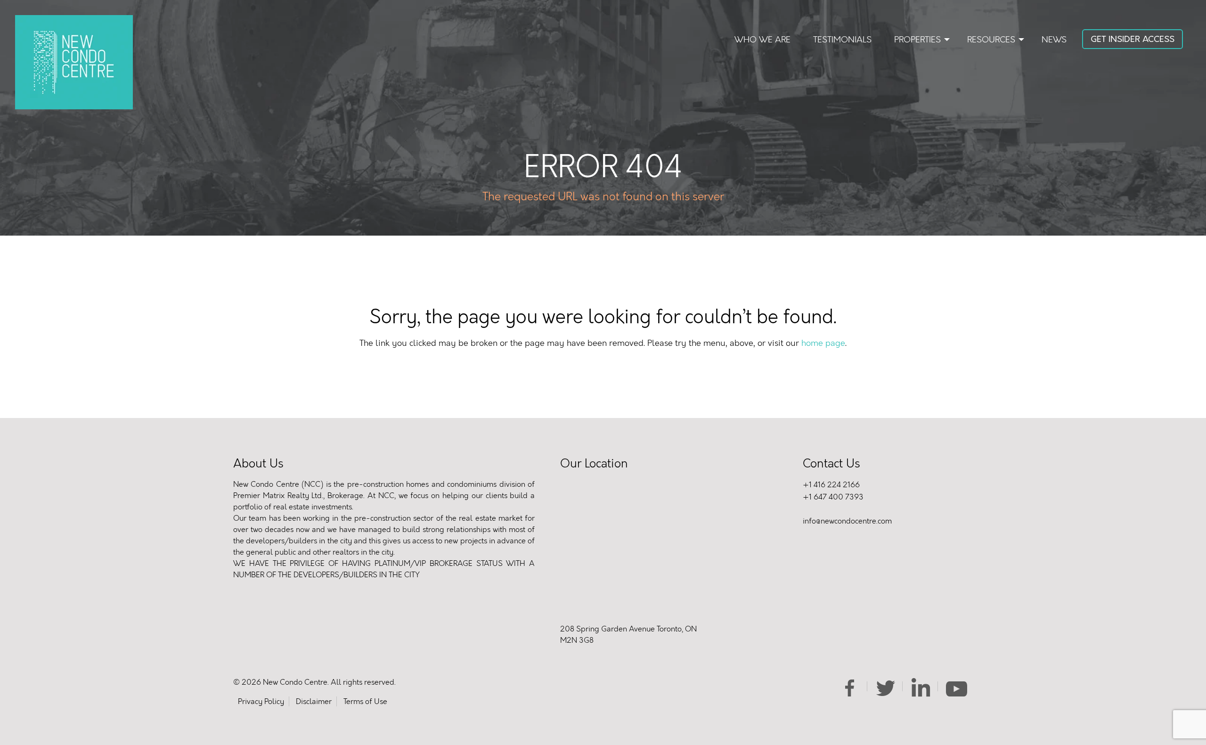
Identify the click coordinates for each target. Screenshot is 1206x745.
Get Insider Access (1132, 39)
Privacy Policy (261, 701)
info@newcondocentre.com (847, 521)
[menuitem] (762, 39)
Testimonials (842, 39)
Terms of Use (365, 701)
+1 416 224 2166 (831, 485)
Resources (991, 39)
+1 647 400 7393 (833, 497)
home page (823, 343)
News (1054, 39)
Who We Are (762, 39)
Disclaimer (314, 701)
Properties (917, 39)
